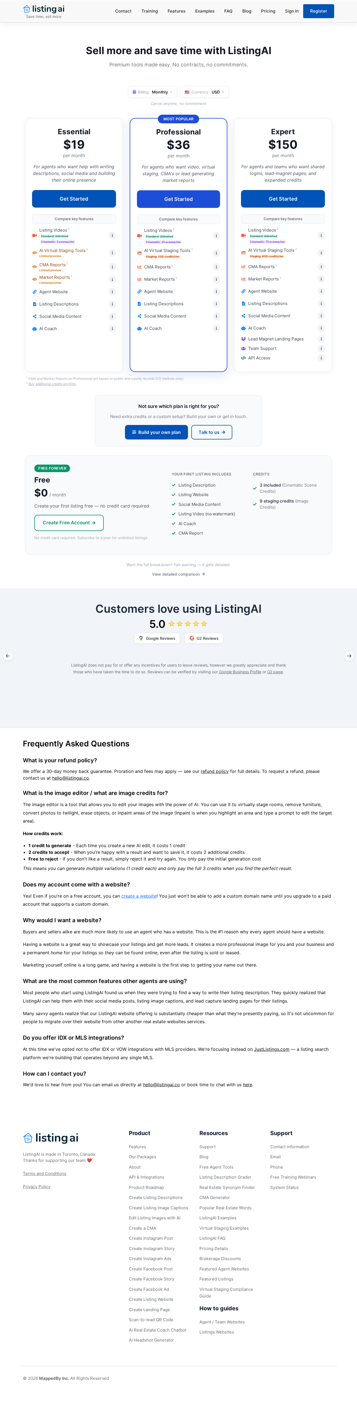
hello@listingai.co (70, 778)
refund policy (215, 771)
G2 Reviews (208, 638)
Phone (276, 1167)
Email (275, 1156)
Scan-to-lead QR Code (151, 1319)
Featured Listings (216, 1279)
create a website (138, 896)
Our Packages (142, 1156)
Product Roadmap (146, 1187)
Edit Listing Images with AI (154, 1217)
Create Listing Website (151, 1299)
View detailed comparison (176, 574)
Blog (246, 11)
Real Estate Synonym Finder (227, 1187)
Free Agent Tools (216, 1167)
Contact (123, 11)
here (247, 1084)
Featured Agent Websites (224, 1269)
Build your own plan (159, 432)
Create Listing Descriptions (156, 1197)
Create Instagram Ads (150, 1258)
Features (176, 11)
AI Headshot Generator (151, 1340)
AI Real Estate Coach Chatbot (157, 1330)
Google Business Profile (240, 671)
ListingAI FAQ (212, 1238)
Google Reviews (160, 638)
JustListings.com (272, 1049)
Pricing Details (213, 1248)
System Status (284, 1187)
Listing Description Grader (225, 1177)
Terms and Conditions (44, 1173)
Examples (204, 11)
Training (149, 11)
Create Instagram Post (151, 1238)
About (135, 1167)
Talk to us (209, 432)
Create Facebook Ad (149, 1289)
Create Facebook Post (151, 1269)
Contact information (289, 1146)
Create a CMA (142, 1228)
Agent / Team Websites (222, 1322)
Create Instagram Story (152, 1248)
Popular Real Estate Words (225, 1207)
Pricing (268, 11)
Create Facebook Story (151, 1279)
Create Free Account (66, 522)
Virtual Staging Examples (224, 1228)
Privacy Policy (36, 1186)
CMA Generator (214, 1197)
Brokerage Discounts (220, 1258)
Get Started (74, 199)
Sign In (292, 11)
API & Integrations (146, 1177)
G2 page (275, 671)
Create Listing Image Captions (158, 1207)
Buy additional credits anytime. (52, 384)
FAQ (228, 11)
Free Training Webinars (293, 1177)
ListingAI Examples (218, 1217)
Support (207, 1146)
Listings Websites (216, 1332)
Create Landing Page (149, 1309)
